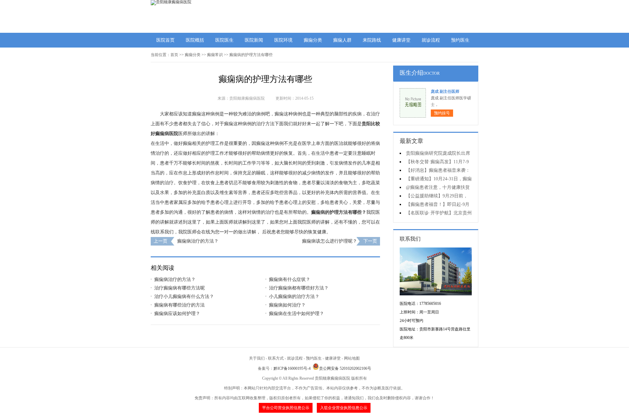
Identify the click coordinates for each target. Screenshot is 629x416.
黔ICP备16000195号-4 (292, 368)
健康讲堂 (401, 40)
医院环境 (283, 40)
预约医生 (460, 40)
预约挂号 (442, 113)
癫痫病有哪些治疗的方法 (179, 305)
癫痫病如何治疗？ (287, 305)
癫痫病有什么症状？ (289, 279)
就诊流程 (431, 40)
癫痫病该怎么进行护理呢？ (329, 241)
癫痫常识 (215, 54)
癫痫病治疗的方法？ (198, 241)
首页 (174, 54)
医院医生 (224, 40)
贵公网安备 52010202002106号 (345, 368)
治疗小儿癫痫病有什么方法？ (184, 296)
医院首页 (165, 40)
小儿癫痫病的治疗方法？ (294, 296)
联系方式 (276, 358)
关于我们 (257, 358)
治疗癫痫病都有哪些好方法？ (299, 288)
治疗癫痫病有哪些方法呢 (179, 288)
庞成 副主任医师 (445, 91)
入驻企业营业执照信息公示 (343, 408)
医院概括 (195, 40)
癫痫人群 (342, 40)
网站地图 (352, 358)
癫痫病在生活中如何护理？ (296, 313)
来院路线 (372, 40)
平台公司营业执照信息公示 (285, 408)
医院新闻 (254, 40)
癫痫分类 (313, 40)
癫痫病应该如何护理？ (177, 313)
